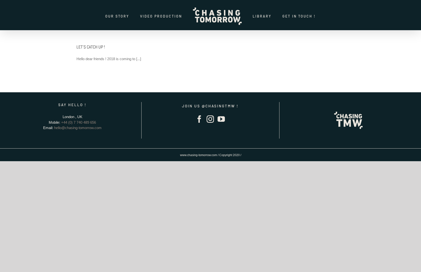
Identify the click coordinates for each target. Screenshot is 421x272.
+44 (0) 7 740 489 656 (78, 122)
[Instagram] (210, 119)
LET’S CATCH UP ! (91, 47)
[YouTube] (221, 119)
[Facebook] (199, 119)
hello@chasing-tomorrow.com (78, 128)
